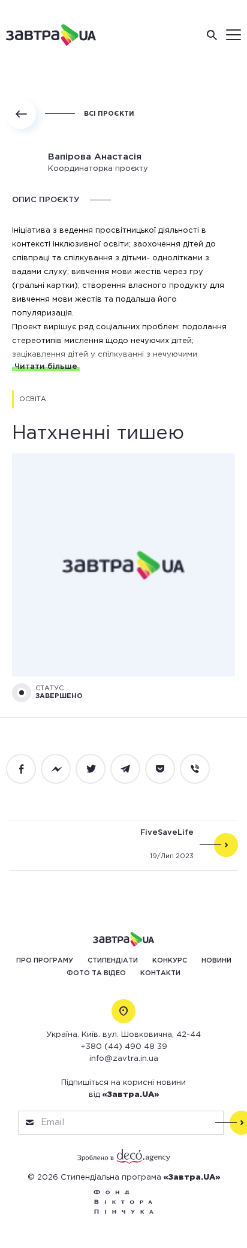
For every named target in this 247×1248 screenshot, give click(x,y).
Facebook (27, 769)
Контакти (160, 973)
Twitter (97, 769)
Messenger (62, 769)
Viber (201, 769)
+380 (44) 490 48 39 (123, 1046)
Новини (216, 961)
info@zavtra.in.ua (123, 1058)
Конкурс (169, 961)
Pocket (166, 769)
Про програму (44, 961)
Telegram (131, 769)
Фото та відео (96, 973)
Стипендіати (113, 961)
